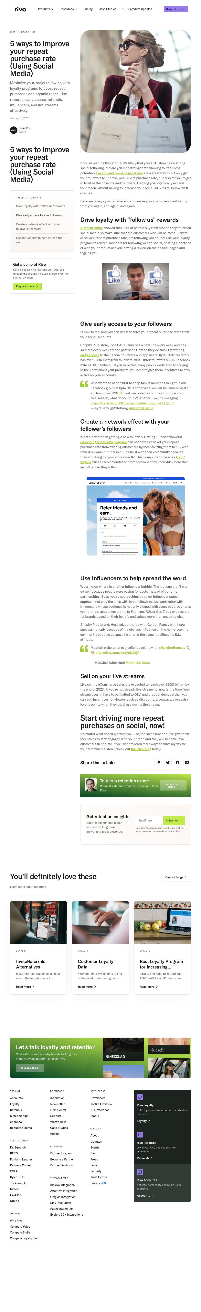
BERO (14, 1153)
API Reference (99, 1110)
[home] (20, 9)
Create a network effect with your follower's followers (38, 226)
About (94, 1135)
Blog (12, 31)
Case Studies (107, 9)
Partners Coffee (20, 1165)
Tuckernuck (18, 1183)
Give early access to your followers (39, 215)
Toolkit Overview (101, 1104)
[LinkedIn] (188, 1237)
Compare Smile (20, 1232)
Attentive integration (63, 1191)
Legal (94, 1165)
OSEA (14, 1171)
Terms (13, 1263)
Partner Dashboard (62, 1165)
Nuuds (14, 1201)
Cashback (16, 1122)
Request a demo (21, 1128)
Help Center (58, 1110)
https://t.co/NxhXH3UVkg (110, 403)
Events (95, 1147)
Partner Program (61, 1153)
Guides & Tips (26, 31)
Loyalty (14, 1104)
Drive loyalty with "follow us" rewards (40, 206)
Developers (97, 1098)
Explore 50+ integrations (66, 1214)
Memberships (19, 1116)
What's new (58, 1122)
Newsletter (57, 1104)
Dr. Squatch (18, 1147)
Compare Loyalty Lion (24, 1238)
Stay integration (60, 1203)
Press (94, 1159)
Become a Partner (62, 1159)
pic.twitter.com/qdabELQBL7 (152, 403)
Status (94, 1116)
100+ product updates (137, 9)
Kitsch (14, 1189)
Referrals (16, 1110)
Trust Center (98, 1177)
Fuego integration (62, 1209)
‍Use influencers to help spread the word (39, 240)
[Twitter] (182, 1237)
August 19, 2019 (141, 408)
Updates (96, 1141)
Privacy (25, 1263)
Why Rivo (16, 1220)
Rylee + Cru (17, 1177)
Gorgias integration (63, 1197)
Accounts (16, 1098)
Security (95, 1171)
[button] (46, 9)
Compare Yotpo (20, 1226)
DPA (36, 1263)
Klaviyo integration (62, 1185)
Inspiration (57, 1098)
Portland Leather (21, 1159)
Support (55, 1116)
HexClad (15, 1195)
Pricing (88, 9)
